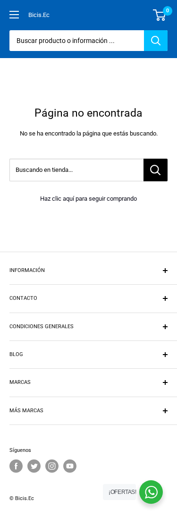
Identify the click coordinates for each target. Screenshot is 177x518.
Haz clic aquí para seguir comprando (88, 198)
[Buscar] (156, 40)
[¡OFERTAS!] (151, 492)
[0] (160, 15)
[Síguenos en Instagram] (52, 466)
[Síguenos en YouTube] (69, 466)
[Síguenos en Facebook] (16, 466)
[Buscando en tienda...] (155, 170)
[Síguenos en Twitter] (34, 466)
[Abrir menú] (14, 14)
